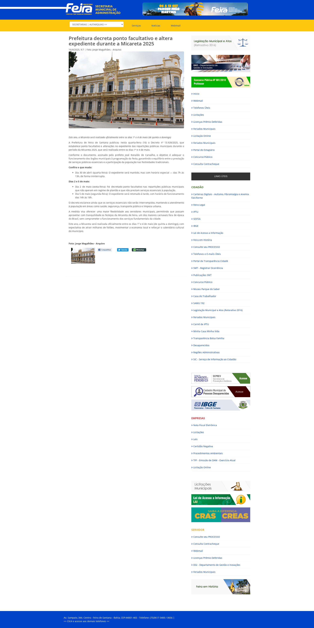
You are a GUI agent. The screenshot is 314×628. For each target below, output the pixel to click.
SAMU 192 (198, 303)
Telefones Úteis (201, 107)
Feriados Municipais (204, 128)
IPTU (195, 211)
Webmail (176, 25)
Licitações (198, 114)
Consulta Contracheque (206, 163)
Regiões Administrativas (206, 352)
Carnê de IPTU (201, 324)
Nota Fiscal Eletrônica (205, 425)
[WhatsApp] (139, 249)
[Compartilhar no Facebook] (104, 249)
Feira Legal (199, 204)
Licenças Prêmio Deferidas (207, 121)
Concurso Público (202, 156)
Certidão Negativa (203, 446)
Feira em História (202, 239)
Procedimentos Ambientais (208, 453)
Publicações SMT (202, 275)
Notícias (155, 25)
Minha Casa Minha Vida (206, 331)
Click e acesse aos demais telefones (87, 621)
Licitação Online (202, 135)
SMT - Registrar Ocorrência (208, 268)
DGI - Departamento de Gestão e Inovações (216, 564)
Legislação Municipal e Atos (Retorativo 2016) (218, 310)
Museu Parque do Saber (206, 289)
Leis (195, 439)
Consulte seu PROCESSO (206, 246)
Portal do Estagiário (204, 149)
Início (196, 93)
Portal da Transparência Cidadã (210, 261)
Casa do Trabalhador (204, 296)
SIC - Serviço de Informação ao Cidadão (214, 359)
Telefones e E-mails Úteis (207, 254)
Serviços (136, 25)
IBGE (195, 225)
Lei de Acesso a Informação (208, 232)
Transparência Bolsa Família (208, 338)
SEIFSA (197, 218)
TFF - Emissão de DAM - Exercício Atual (214, 460)
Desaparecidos (201, 345)
